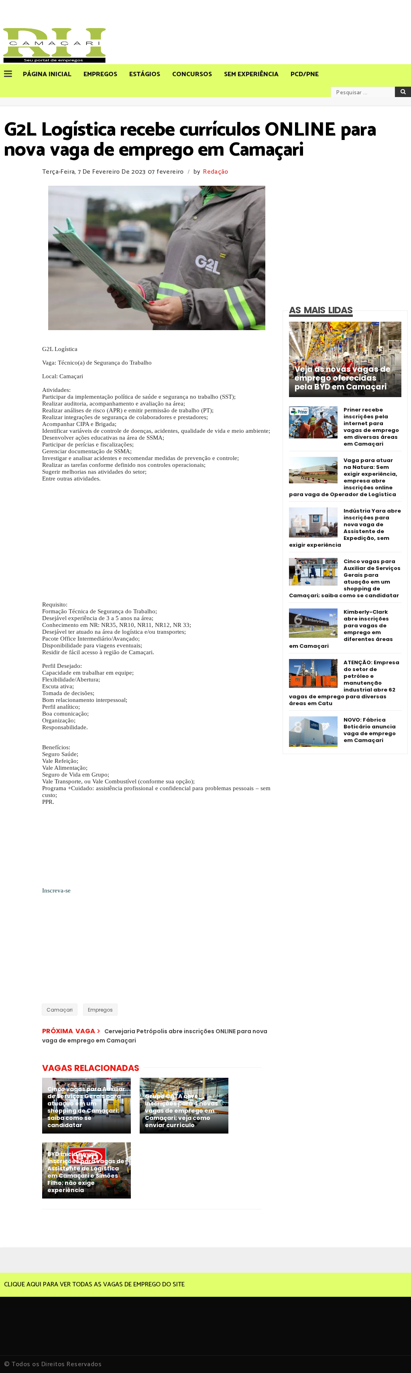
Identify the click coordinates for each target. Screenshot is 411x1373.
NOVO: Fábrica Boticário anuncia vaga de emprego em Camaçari (370, 730)
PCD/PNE (305, 74)
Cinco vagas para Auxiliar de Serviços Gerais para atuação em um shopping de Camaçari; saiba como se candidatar (345, 578)
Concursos (192, 74)
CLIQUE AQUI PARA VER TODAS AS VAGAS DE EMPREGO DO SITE (94, 1284)
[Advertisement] (156, 545)
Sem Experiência (251, 74)
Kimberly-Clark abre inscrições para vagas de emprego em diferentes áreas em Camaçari (341, 628)
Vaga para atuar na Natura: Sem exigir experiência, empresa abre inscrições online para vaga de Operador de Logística (343, 477)
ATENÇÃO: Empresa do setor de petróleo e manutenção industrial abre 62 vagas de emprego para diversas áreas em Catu (344, 683)
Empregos (100, 74)
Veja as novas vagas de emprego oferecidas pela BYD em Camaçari (343, 378)
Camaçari (60, 1009)
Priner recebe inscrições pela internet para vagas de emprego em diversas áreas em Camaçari (371, 426)
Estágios (144, 74)
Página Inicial (47, 74)
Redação (215, 171)
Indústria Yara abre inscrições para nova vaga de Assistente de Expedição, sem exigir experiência (345, 527)
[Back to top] (391, 1354)
